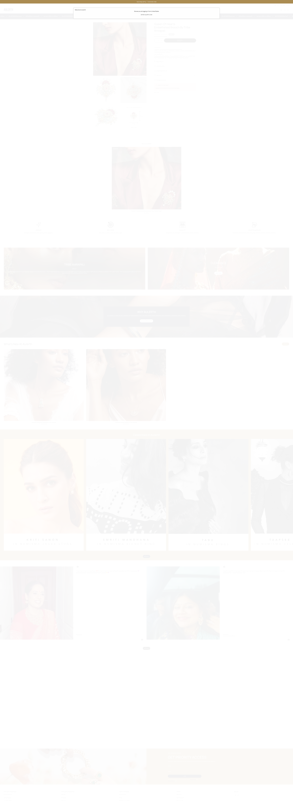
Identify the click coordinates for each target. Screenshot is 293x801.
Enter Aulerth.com (146, 14)
